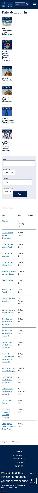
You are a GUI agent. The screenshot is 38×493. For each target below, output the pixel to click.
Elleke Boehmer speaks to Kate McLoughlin (7, 379)
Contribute (19, 459)
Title (4, 159)
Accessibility (19, 455)
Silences (5, 221)
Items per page (8, 188)
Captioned (6, 169)
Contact (19, 466)
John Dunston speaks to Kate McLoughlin (7, 321)
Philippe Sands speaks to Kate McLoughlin (7, 391)
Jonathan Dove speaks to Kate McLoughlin (7, 333)
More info (3, 492)
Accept (32, 474)
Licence (5, 178)
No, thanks (32, 481)
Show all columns (8, 208)
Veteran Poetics (7, 280)
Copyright (19, 462)
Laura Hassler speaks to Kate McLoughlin (7, 344)
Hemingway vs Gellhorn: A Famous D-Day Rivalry (9, 426)
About (19, 452)
